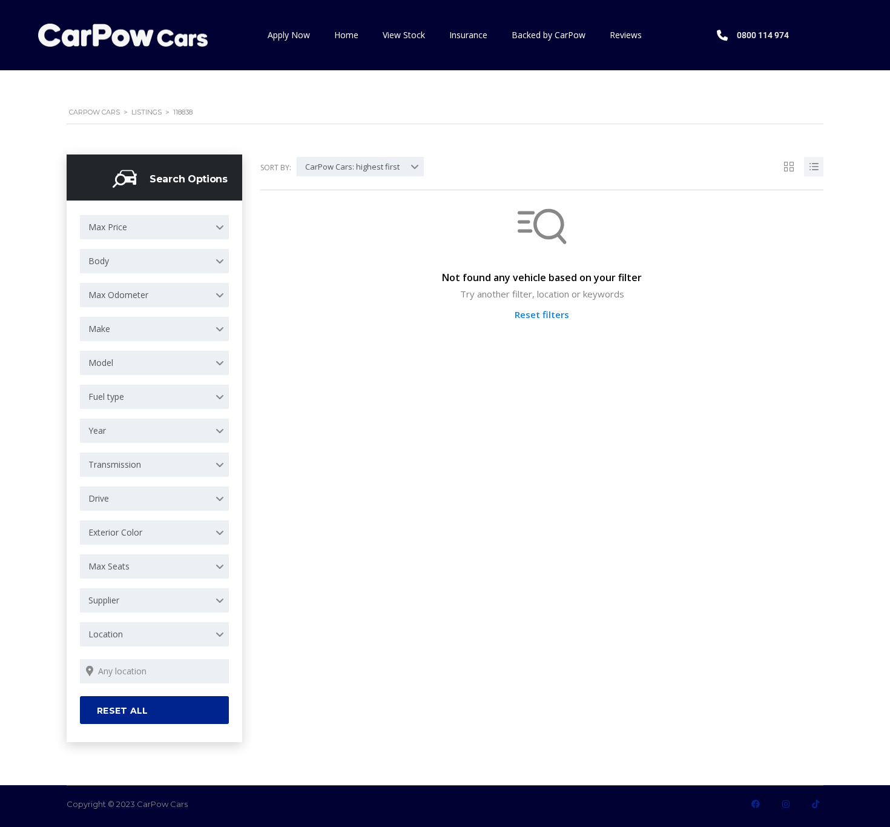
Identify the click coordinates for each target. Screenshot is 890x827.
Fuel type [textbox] (106, 396)
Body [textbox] (98, 261)
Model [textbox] (100, 362)
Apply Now (289, 35)
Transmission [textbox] (114, 464)
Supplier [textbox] (103, 600)
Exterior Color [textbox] (115, 532)
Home (346, 35)
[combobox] (154, 227)
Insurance (468, 35)
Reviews (626, 35)
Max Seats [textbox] (109, 566)
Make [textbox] (99, 328)
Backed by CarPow (548, 35)
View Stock (404, 35)
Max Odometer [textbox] (118, 295)
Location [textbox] (105, 634)
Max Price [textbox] (107, 227)
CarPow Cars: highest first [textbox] (352, 166)
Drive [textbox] (98, 498)
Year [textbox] (97, 430)
